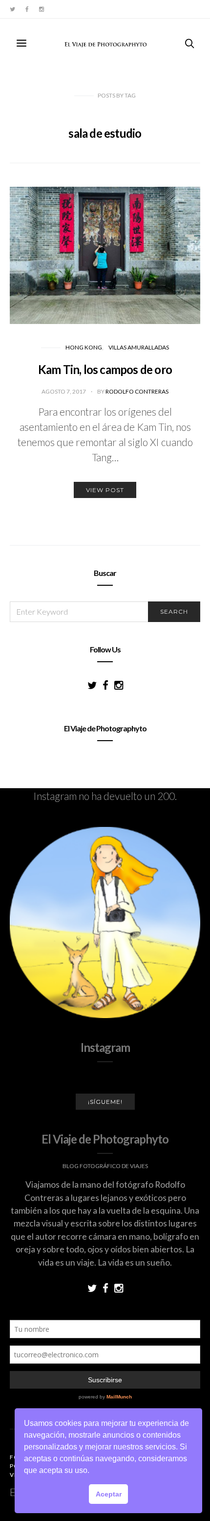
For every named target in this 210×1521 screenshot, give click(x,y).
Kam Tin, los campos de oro (105, 369)
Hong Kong (83, 347)
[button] (92, 1471)
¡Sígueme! (105, 1101)
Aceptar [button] (109, 1494)
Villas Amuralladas (138, 347)
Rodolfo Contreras (136, 391)
